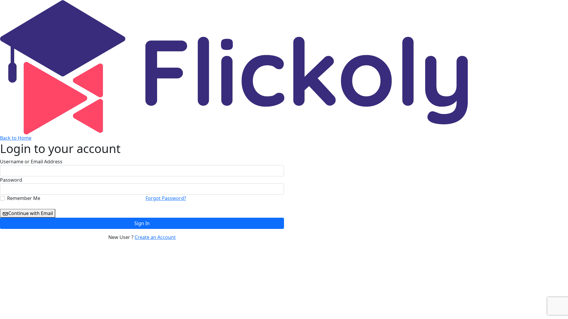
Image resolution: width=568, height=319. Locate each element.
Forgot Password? (166, 198)
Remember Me (23, 198)
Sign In (142, 223)
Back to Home (15, 138)
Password (11, 180)
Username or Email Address (31, 161)
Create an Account (155, 237)
